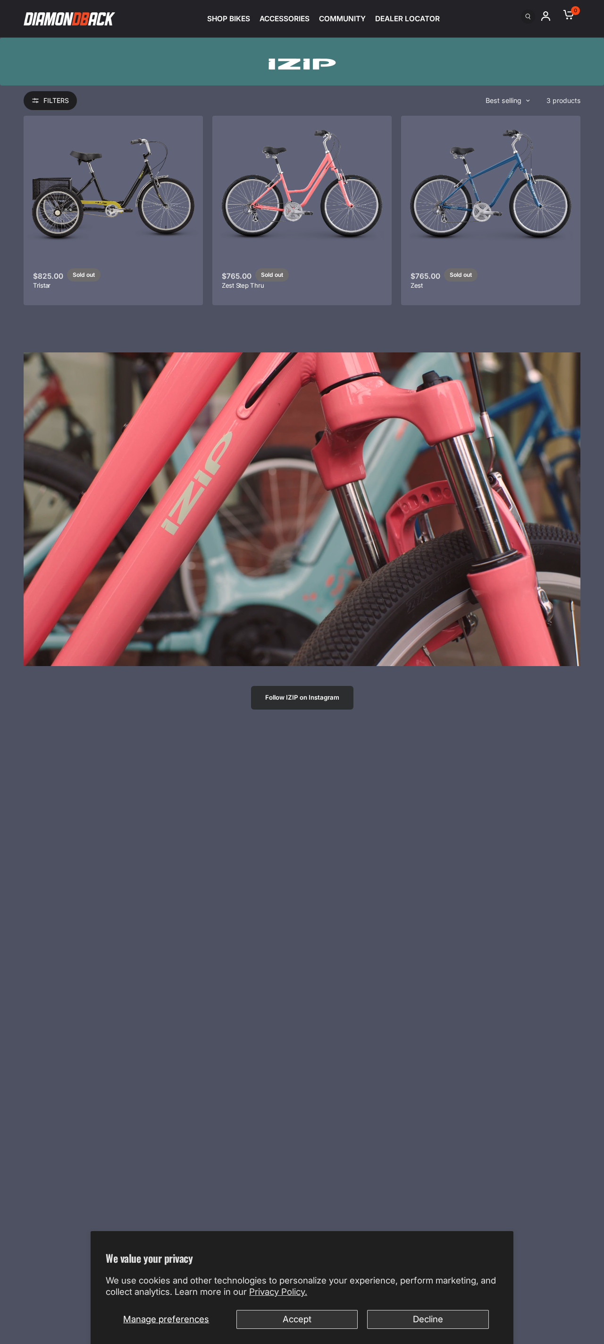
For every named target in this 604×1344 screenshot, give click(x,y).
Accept (297, 1319)
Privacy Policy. (278, 1291)
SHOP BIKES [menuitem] (228, 18)
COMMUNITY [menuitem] (342, 18)
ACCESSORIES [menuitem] (285, 18)
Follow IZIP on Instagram (302, 697)
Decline (428, 1319)
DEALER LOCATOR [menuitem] (407, 18)
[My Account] (549, 16)
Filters (56, 100)
